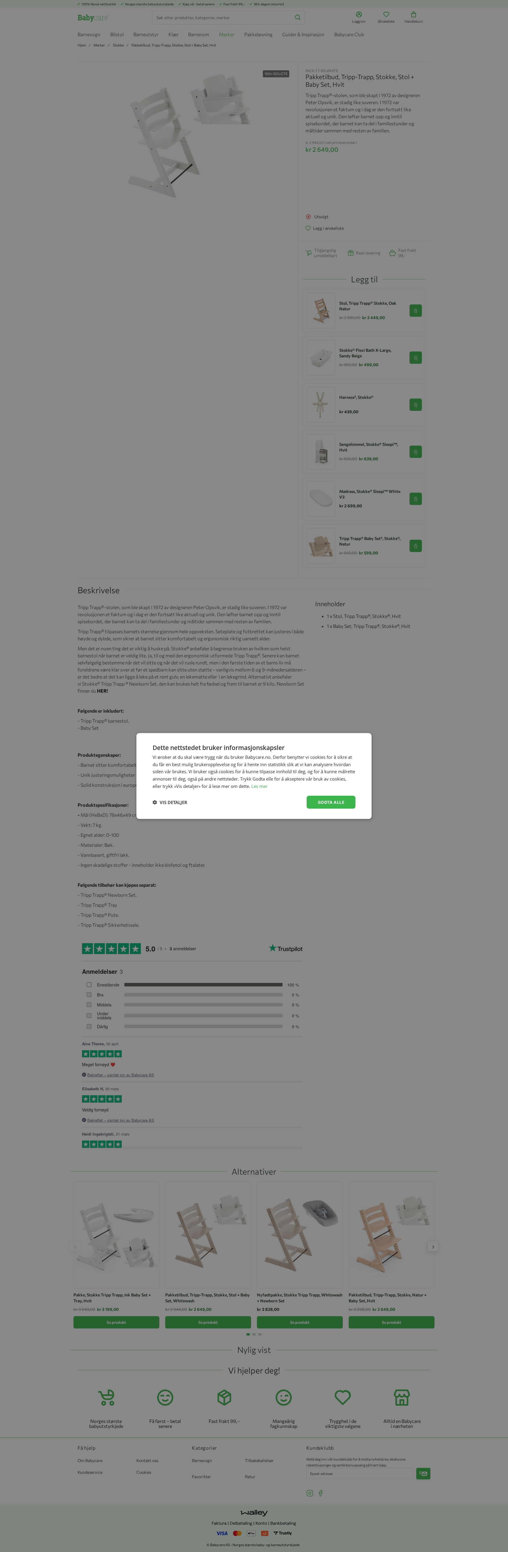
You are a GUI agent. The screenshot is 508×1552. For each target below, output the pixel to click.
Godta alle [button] (331, 802)
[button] (170, 802)
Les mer (259, 786)
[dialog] (254, 776)
